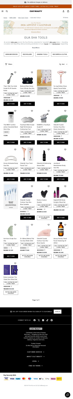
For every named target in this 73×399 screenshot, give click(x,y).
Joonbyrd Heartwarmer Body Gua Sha (60, 165)
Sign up (57, 311)
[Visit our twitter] (39, 320)
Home (5, 17)
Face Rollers (27, 54)
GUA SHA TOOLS (35, 37)
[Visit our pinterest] (51, 320)
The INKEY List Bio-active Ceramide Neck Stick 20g (11, 127)
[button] (44, 82)
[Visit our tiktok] (47, 320)
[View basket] (68, 11)
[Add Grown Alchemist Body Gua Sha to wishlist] (15, 149)
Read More (36, 47)
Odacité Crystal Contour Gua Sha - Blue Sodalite (26, 202)
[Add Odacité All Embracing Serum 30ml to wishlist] (48, 149)
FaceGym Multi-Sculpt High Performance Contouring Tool (27, 127)
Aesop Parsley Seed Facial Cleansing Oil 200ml (60, 241)
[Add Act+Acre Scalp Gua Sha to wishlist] (15, 225)
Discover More (36, 32)
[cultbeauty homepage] (36, 11)
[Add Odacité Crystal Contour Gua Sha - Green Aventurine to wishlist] (65, 111)
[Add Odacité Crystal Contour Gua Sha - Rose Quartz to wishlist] (48, 225)
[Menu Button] (2, 11)
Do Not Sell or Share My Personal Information (36, 346)
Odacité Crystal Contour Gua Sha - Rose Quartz (43, 241)
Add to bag (11, 104)
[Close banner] (66, 22)
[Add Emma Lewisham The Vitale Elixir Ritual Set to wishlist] (15, 263)
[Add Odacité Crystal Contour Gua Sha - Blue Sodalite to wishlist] (32, 186)
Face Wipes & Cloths (60, 54)
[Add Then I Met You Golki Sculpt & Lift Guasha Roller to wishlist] (15, 72)
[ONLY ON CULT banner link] (11, 196)
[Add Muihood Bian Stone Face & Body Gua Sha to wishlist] (32, 72)
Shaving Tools (42, 54)
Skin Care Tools (23, 17)
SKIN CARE (12, 17)
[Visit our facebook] (34, 320)
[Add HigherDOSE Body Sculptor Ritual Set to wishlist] (65, 186)
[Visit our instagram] (43, 320)
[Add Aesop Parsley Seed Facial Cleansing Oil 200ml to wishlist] (65, 225)
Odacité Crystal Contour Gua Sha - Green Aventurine (60, 127)
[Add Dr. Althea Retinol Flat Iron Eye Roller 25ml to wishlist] (32, 225)
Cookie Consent (36, 343)
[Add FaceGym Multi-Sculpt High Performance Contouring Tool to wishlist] (32, 111)
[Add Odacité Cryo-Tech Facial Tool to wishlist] (32, 149)
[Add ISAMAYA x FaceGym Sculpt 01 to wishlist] (48, 111)
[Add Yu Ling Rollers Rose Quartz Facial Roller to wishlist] (65, 72)
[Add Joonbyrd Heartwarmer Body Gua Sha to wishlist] (65, 149)
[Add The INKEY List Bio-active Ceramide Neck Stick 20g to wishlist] (15, 111)
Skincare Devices (11, 54)
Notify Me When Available (44, 217)
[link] (63, 11)
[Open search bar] (7, 11)
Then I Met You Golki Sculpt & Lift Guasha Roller (10, 88)
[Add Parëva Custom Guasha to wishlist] (48, 186)
